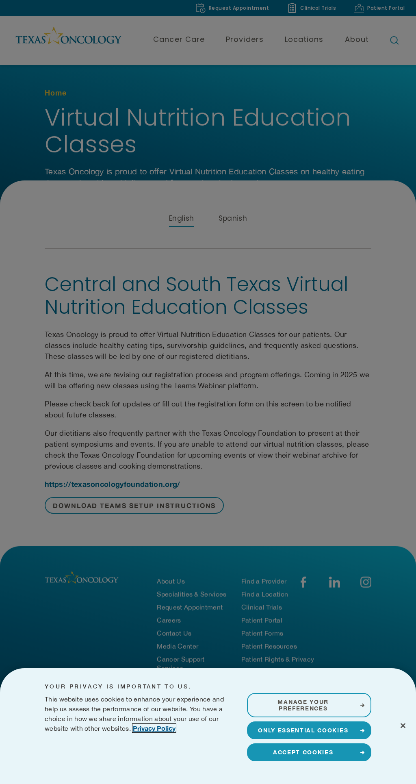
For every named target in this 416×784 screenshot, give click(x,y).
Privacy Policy (154, 728)
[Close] (403, 725)
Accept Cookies (303, 752)
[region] (208, 726)
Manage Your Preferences (302, 705)
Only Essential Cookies (303, 730)
